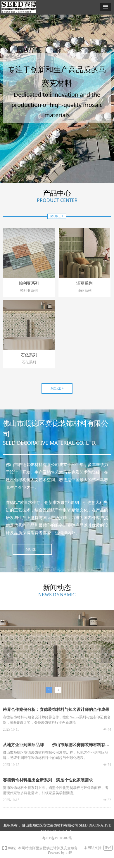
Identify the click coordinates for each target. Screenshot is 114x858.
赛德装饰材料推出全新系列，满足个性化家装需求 (48, 780)
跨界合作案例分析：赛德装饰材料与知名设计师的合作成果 (56, 709)
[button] (105, 7)
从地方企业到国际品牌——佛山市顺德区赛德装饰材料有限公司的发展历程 (56, 745)
